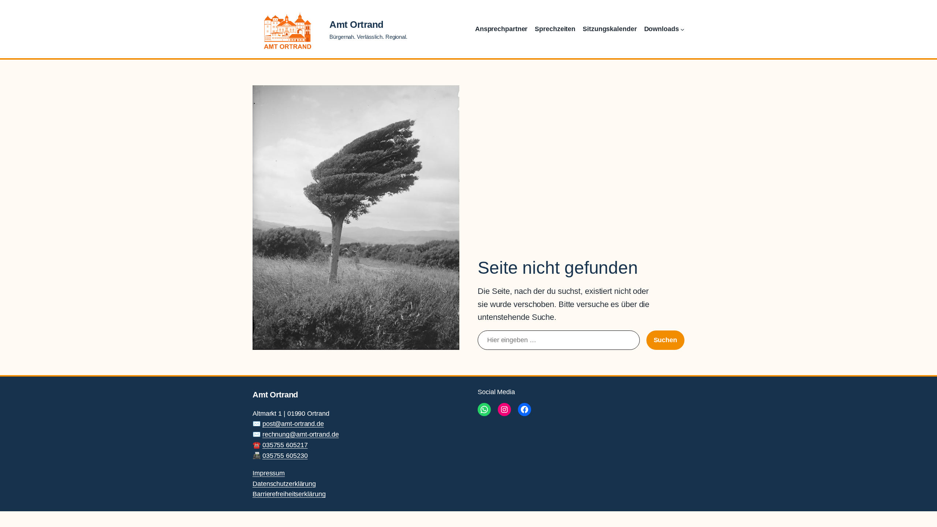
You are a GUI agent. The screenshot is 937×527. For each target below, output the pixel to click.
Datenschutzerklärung (284, 483)
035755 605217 (285, 445)
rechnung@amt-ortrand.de (300, 434)
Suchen (665, 340)
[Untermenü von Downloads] (682, 29)
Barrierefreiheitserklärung (289, 494)
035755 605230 (285, 455)
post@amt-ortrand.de (293, 423)
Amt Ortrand (356, 24)
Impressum (269, 473)
